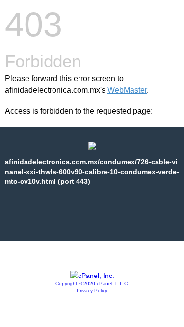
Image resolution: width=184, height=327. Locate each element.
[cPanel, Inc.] (92, 275)
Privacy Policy (92, 290)
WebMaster (127, 90)
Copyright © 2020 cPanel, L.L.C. (92, 283)
